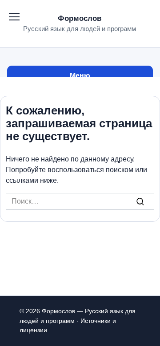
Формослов (79, 18)
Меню (80, 75)
